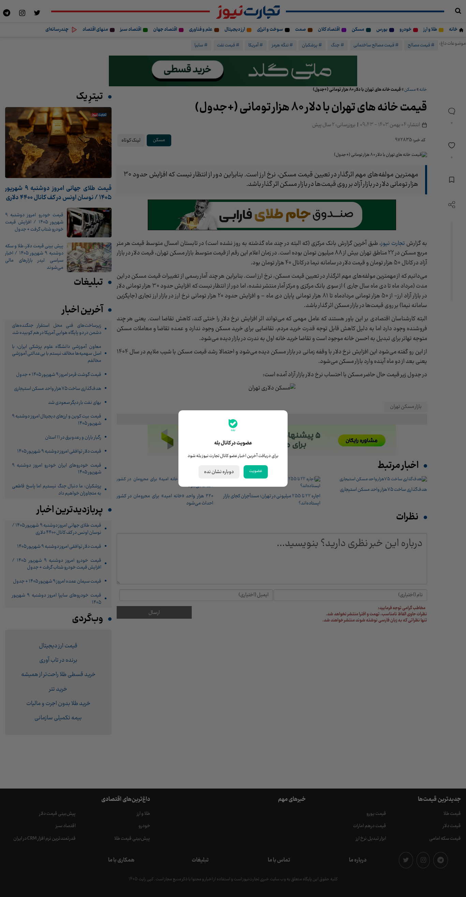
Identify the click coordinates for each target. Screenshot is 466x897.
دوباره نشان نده (219, 472)
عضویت (255, 471)
